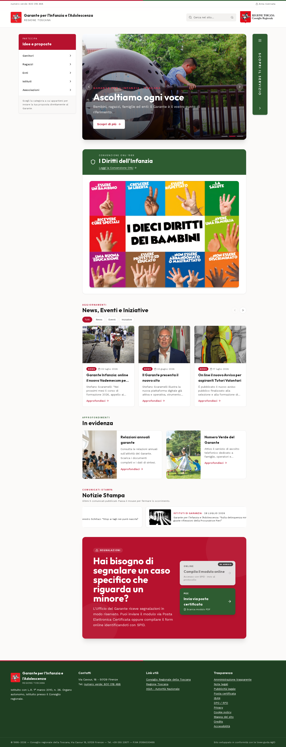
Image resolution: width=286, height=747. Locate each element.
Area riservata (267, 4)
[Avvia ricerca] (232, 17)
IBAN (217, 698)
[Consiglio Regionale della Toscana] (257, 17)
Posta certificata (225, 693)
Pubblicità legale (225, 688)
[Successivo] (243, 310)
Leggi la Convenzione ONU (116, 167)
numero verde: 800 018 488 (102, 684)
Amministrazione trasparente (233, 679)
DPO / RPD (221, 702)
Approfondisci (95, 400)
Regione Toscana (157, 684)
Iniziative (127, 319)
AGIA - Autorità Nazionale (163, 688)
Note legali (221, 684)
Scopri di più (106, 124)
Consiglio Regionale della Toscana (168, 679)
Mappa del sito (224, 716)
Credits (218, 721)
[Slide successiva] (239, 86)
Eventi (112, 319)
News (99, 319)
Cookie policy (222, 712)
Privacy (218, 707)
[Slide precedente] (88, 86)
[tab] (224, 136)
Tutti (87, 319)
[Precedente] (235, 310)
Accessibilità (222, 726)
